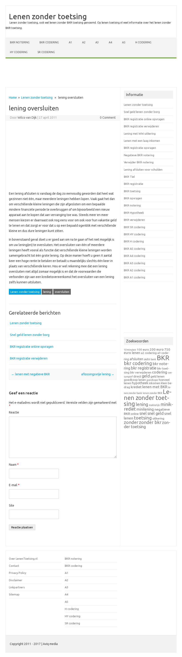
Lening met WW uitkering (140, 133)
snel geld (155, 413)
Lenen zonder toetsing (48, 16)
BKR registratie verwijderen (28, 358)
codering (159, 372)
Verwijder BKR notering (139, 162)
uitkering (158, 418)
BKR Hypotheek (134, 212)
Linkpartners (17, 587)
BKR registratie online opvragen (31, 346)
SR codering (46, 52)
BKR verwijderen (134, 219)
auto (147, 359)
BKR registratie (133, 183)
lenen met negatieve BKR (30, 374)
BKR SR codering (134, 227)
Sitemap (14, 594)
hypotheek (140, 383)
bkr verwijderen (140, 372)
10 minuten (130, 349)
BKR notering (20, 42)
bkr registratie (143, 368)
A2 (83, 42)
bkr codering (138, 363)
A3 (97, 42)
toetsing (143, 417)
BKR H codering (134, 241)
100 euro (143, 349)
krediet (136, 387)
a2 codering (149, 353)
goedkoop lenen (135, 379)
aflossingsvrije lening (97, 374)
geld (146, 376)
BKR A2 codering (134, 270)
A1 (70, 42)
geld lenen (157, 376)
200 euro (157, 349)
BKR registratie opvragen (140, 147)
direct (137, 376)
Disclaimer (15, 580)
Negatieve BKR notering (139, 155)
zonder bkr (150, 422)
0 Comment (108, 117)
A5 (123, 42)
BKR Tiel (129, 176)
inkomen (154, 383)
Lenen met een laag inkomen (142, 140)
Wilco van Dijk (27, 117)
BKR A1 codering (134, 277)
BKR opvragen (133, 198)
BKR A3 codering (134, 263)
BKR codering (49, 42)
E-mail (14, 485)
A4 (110, 42)
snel (143, 413)
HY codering (19, 52)
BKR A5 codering (134, 248)
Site (11, 505)
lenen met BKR (154, 387)
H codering (143, 42)
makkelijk (154, 405)
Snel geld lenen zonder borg (29, 335)
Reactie (14, 412)
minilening (145, 409)
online (135, 413)
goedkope (152, 380)
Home (13, 97)
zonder (131, 422)
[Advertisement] (91, 74)
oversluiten (62, 291)
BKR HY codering (134, 234)
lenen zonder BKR (152, 393)
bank (153, 359)
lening (47, 291)
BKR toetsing (132, 191)
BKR (163, 357)
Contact (14, 565)
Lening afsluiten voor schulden (143, 169)
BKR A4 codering (134, 255)
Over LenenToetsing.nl (23, 558)
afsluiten (136, 359)
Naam (14, 464)
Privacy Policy (17, 572)
